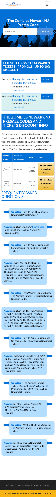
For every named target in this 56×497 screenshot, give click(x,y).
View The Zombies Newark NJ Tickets (28, 493)
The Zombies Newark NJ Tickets (46, 169)
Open (6, 169)
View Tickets (47, 80)
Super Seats (38, 226)
